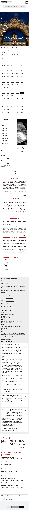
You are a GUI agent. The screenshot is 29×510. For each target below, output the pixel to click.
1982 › (17, 84)
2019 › (8, 68)
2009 (2, 138)
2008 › (12, 73)
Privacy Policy (21, 504)
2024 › (8, 65)
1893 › (3, 115)
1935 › (12, 104)
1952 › (3, 98)
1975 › (22, 87)
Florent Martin (9, 283)
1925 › (22, 106)
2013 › (12, 70)
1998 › (12, 79)
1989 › (17, 81)
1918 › (12, 109)
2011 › (22, 70)
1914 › (3, 112)
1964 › (8, 92)
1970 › (17, 90)
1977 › (12, 87)
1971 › (12, 90)
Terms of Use (14, 504)
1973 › (3, 90)
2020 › (3, 68)
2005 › (3, 76)
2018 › (12, 68)
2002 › (17, 76)
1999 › (8, 79)
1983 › (12, 84)
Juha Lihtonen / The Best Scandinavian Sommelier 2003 (12, 429)
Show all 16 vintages (6, 461)
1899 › (22, 112)
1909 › (12, 112)
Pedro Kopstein (9, 298)
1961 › (22, 92)
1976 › (17, 87)
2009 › (8, 73)
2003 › (12, 76)
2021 (2, 140)
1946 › (8, 101)
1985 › (8, 84)
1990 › (12, 81)
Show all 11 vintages (6, 476)
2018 (2, 128)
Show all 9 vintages (6, 490)
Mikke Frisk (8, 306)
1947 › (3, 101)
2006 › (22, 73)
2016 (2, 125)
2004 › (8, 76)
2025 (2, 135)
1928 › (12, 106)
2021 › (22, 65)
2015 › (3, 70)
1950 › (12, 98)
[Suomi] (18, 2)
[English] (14, 2)
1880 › (8, 115)
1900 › (17, 112)
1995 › (3, 81)
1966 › (3, 92)
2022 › (17, 65)
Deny (9, 507)
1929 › (8, 106)
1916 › (22, 109)
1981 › (22, 84)
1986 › (3, 84)
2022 (2, 133)
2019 (2, 123)
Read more (24, 195)
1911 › (8, 112)
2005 (2, 145)
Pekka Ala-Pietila (10, 304)
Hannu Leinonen (10, 301)
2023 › (12, 65)
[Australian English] (16, 2)
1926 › (17, 106)
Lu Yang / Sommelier (11, 295)
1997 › (17, 79)
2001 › (22, 76)
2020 (2, 130)
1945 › (12, 101)
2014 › (8, 70)
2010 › (3, 73)
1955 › (12, 95)
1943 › (17, 101)
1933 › (22, 104)
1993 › (8, 81)
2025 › (3, 65)
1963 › (12, 92)
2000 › (3, 79)
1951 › (8, 98)
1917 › (17, 109)
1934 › (17, 104)
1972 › (8, 90)
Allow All (21, 507)
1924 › (3, 109)
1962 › (17, 92)
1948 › (22, 98)
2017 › (17, 68)
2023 (2, 143)
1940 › (22, 101)
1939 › (3, 104)
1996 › (22, 79)
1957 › (8, 95)
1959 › (3, 95)
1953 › (22, 95)
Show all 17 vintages (6, 483)
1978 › (8, 87)
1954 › (17, 95)
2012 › (17, 70)
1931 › (3, 106)
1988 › (22, 81)
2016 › (22, 68)
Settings (15, 507)
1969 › (22, 90)
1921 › (8, 109)
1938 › (8, 104)
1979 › (3, 87)
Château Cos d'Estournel (10, 43)
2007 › (17, 73)
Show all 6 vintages (6, 469)
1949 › (17, 98)
